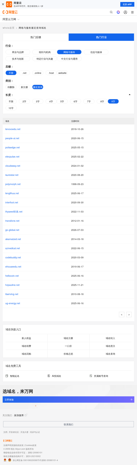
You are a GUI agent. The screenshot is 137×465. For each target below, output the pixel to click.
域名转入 (110, 338)
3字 (38, 101)
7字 (89, 101)
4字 (51, 101)
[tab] (35, 37)
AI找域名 (56, 376)
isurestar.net (11, 174)
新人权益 (26, 338)
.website (62, 72)
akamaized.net (13, 239)
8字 (102, 101)
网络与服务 (69, 52)
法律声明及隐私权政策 (13, 445)
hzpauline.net (12, 284)
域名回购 (26, 353)
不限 (11, 72)
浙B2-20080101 (35, 452)
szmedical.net (12, 248)
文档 (5, 431)
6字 (75, 101)
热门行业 (101, 37)
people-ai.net (12, 138)
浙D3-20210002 (33, 456)
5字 (62, 101)
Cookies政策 (30, 445)
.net (24, 72)
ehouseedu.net (13, 266)
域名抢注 (110, 346)
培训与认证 (35, 431)
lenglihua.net (12, 193)
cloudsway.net (12, 165)
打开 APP (127, 4)
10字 (11, 108)
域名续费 (26, 346)
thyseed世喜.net (13, 211)
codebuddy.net (13, 257)
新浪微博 (19, 415)
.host (51, 72)
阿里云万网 (9, 19)
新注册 (24, 87)
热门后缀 (35, 37)
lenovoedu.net (12, 129)
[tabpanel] (68, 77)
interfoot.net (11, 202)
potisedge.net (12, 147)
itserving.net (11, 294)
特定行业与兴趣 (45, 58)
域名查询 (110, 353)
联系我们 (68, 424)
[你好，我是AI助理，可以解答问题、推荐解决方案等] (118, 12)
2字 (24, 101)
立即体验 (9, 399)
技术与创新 (18, 58)
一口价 (68, 346)
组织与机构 (45, 52)
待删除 (11, 87)
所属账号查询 (101, 376)
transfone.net (12, 220)
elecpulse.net (12, 156)
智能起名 (14, 376)
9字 (113, 101)
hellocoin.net (12, 275)
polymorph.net (13, 184)
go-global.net (12, 230)
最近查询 (37, 87)
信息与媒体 (96, 52)
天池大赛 (24, 431)
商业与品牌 (18, 52)
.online (37, 72)
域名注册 (68, 338)
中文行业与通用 (69, 58)
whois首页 (9, 27)
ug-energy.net (12, 303)
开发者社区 (14, 431)
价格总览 (68, 353)
